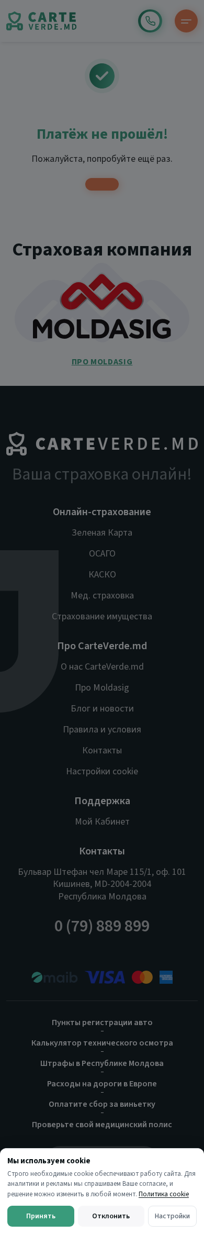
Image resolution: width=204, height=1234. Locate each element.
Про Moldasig (102, 687)
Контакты (102, 750)
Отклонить (111, 1216)
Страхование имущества (102, 616)
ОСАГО (102, 553)
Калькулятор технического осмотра (102, 1043)
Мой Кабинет (102, 821)
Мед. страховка (102, 595)
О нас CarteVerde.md (102, 666)
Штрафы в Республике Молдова (102, 1063)
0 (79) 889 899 (150, 20)
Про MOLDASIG (102, 361)
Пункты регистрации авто (102, 1022)
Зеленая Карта (102, 532)
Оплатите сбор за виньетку (102, 1104)
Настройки (172, 1216)
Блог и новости (102, 708)
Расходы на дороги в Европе (102, 1083)
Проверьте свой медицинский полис (102, 1124)
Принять (40, 1216)
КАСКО (102, 574)
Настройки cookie (102, 771)
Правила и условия (102, 729)
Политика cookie (164, 1194)
